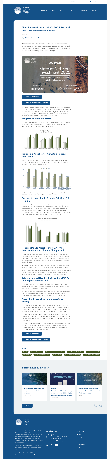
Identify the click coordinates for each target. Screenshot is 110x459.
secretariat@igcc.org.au (57, 441)
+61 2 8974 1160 (55, 439)
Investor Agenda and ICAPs (93, 351)
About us (44, 10)
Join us (94, 10)
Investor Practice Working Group (42, 354)
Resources (84, 10)
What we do (72, 10)
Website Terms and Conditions (22, 454)
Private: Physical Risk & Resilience (91, 354)
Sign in (82, 1)
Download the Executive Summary (36, 102)
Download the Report (32, 96)
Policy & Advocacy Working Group (72, 354)
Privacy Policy (33, 454)
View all (27, 405)
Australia (25, 351)
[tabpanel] (34, 387)
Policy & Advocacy (57, 354)
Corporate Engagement (36, 351)
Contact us (72, 1)
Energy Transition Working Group (75, 351)
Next (100, 405)
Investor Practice (27, 354)
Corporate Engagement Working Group (55, 351)
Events (62, 10)
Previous (95, 405)
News (53, 10)
